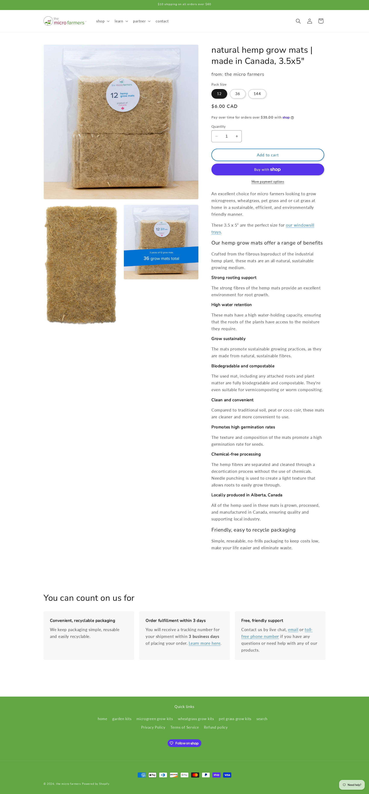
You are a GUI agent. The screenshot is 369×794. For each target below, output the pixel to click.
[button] (102, 21)
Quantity (218, 126)
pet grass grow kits (235, 718)
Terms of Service (184, 727)
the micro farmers (68, 783)
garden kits (121, 718)
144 (257, 93)
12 (219, 93)
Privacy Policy (153, 727)
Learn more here (205, 643)
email (293, 629)
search (261, 718)
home (102, 718)
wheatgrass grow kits (196, 718)
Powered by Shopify (96, 783)
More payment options (268, 181)
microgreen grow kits (154, 718)
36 (237, 93)
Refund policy (216, 727)
